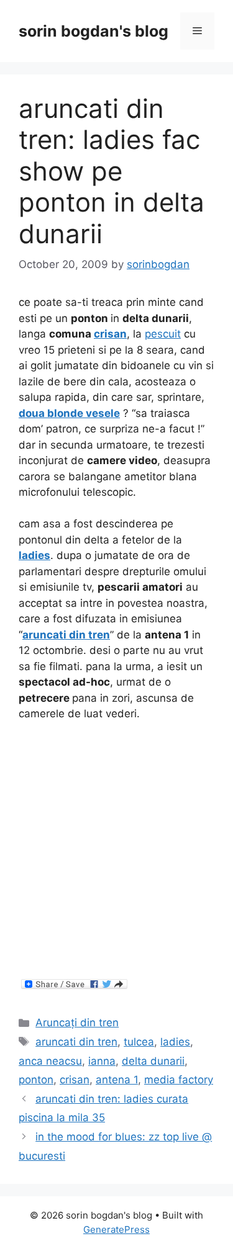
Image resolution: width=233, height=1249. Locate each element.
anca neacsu (50, 1061)
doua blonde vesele (69, 413)
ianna (102, 1061)
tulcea (139, 1042)
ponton (36, 1079)
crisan (110, 334)
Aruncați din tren (77, 1022)
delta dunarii (153, 1061)
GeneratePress (116, 1229)
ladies (34, 555)
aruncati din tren (66, 635)
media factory (178, 1079)
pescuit (163, 334)
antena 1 (117, 1079)
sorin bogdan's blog (93, 31)
